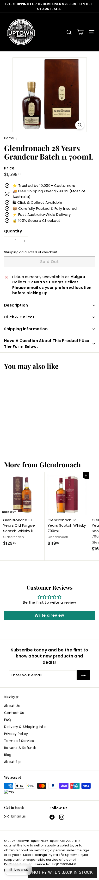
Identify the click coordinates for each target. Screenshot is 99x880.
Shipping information (26, 329)
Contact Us (14, 712)
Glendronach (60, 464)
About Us (12, 705)
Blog (8, 754)
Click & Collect (19, 317)
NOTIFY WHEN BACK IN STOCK (62, 872)
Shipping (11, 252)
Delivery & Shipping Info (25, 726)
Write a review (49, 615)
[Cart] (80, 32)
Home (9, 138)
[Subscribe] (83, 675)
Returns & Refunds (20, 747)
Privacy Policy (16, 733)
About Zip (12, 761)
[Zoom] (79, 124)
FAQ (7, 719)
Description (16, 305)
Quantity (13, 231)
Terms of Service (19, 740)
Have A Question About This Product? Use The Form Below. (46, 343)
